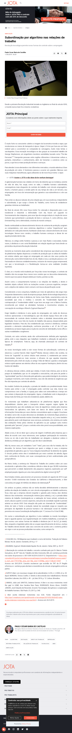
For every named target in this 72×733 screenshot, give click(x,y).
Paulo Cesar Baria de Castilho (15, 52)
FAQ (4, 718)
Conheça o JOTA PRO (12, 682)
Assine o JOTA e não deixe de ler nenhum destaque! (33, 178)
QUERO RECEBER (36, 134)
